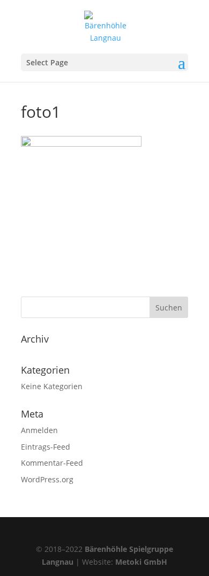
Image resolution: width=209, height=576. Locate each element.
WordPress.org (47, 479)
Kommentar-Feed (52, 463)
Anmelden (39, 430)
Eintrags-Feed (45, 447)
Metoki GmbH (141, 562)
